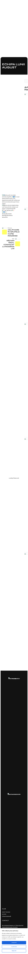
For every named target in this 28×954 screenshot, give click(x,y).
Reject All (14, 950)
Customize (14, 946)
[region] (14, 941)
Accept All (14, 942)
